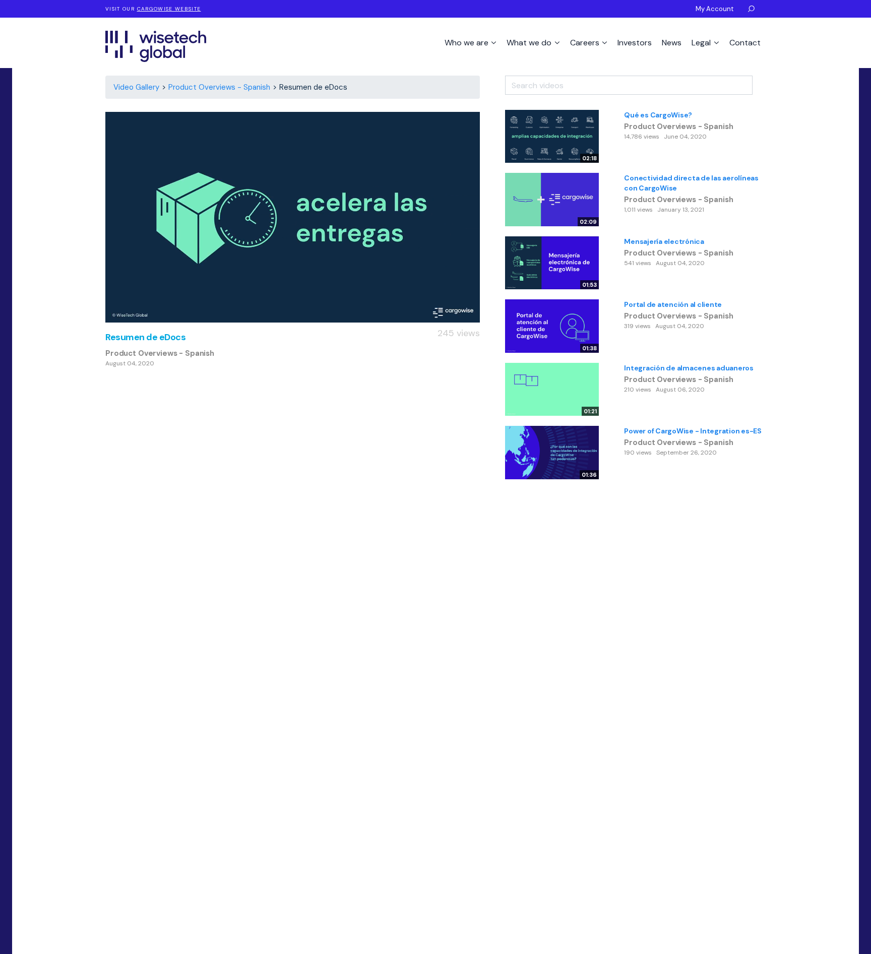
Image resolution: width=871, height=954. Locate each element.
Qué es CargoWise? (658, 114)
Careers (585, 42)
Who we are (467, 42)
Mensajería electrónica (664, 241)
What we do (530, 42)
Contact (745, 42)
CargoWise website (169, 9)
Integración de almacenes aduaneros (689, 367)
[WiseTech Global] (155, 46)
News (671, 42)
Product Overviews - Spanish (219, 87)
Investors (634, 42)
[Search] (759, 81)
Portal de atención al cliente (673, 304)
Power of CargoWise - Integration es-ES (693, 430)
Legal (702, 42)
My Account (714, 9)
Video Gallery (136, 87)
